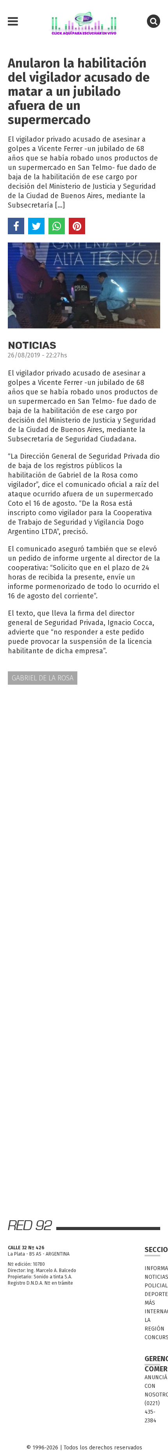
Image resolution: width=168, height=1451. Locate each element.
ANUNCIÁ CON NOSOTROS (152, 1386)
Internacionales (152, 1311)
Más (150, 1303)
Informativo (152, 1268)
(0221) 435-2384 (152, 1412)
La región (152, 1324)
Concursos (152, 1337)
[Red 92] (84, 21)
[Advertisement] (84, 781)
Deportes (152, 1294)
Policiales (152, 1285)
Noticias (152, 1277)
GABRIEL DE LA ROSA (42, 678)
